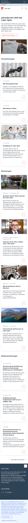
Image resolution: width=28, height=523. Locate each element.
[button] (25, 466)
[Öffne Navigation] (26, 8)
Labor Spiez (7, 8)
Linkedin (9, 492)
